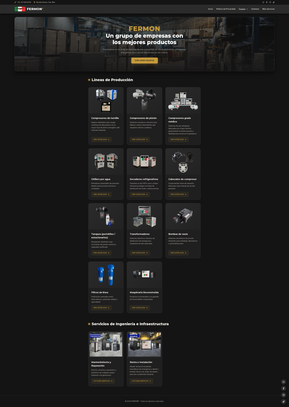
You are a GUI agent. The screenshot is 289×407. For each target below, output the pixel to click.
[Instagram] (270, 2)
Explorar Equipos (144, 60)
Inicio (210, 9)
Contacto (255, 9)
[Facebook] (266, 2)
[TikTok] (274, 2)
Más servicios (268, 9)
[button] (106, 358)
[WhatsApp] (263, 2)
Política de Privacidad (225, 9)
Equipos (242, 9)
